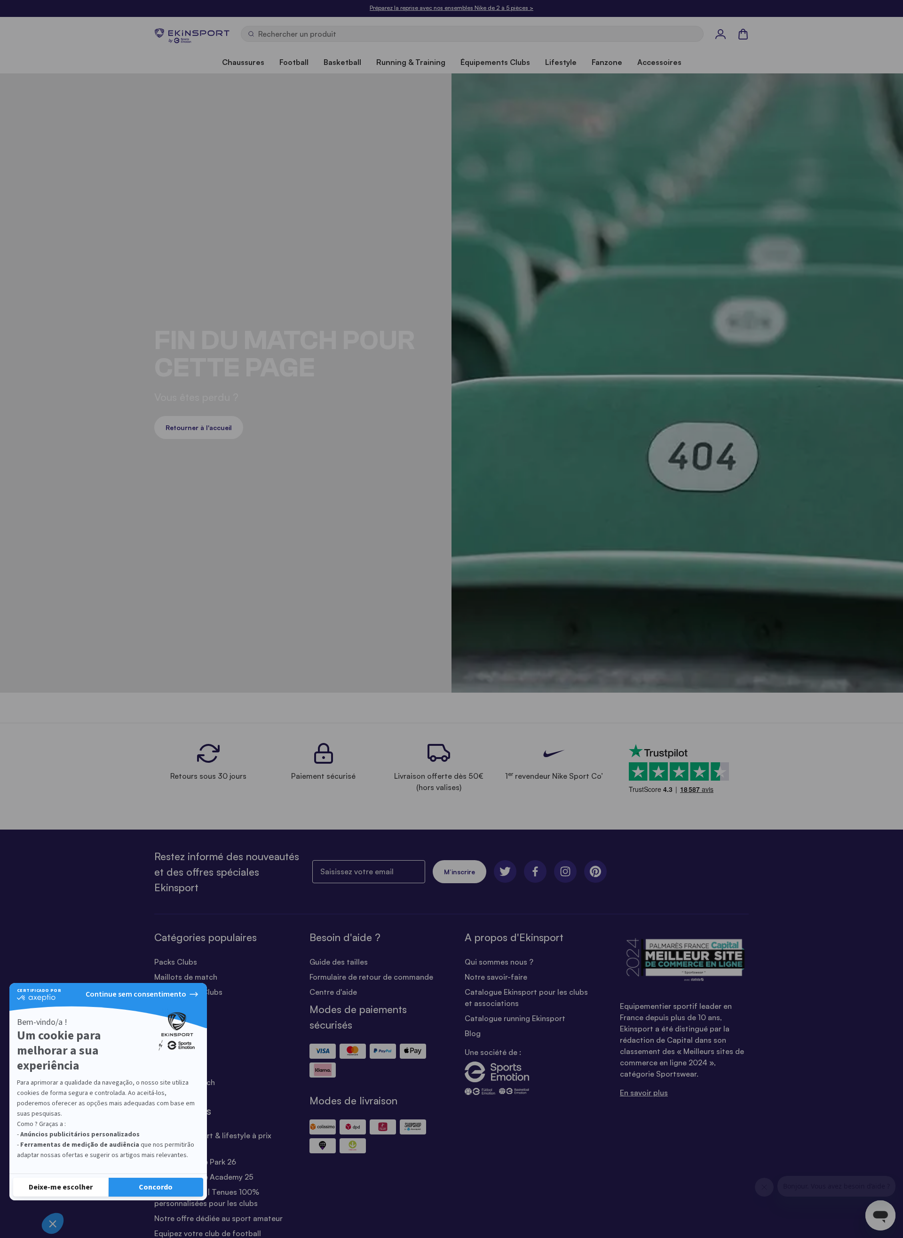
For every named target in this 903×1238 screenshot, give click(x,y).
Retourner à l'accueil (199, 427)
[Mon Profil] (720, 34)
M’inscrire (459, 872)
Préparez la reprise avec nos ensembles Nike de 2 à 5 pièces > (451, 7)
